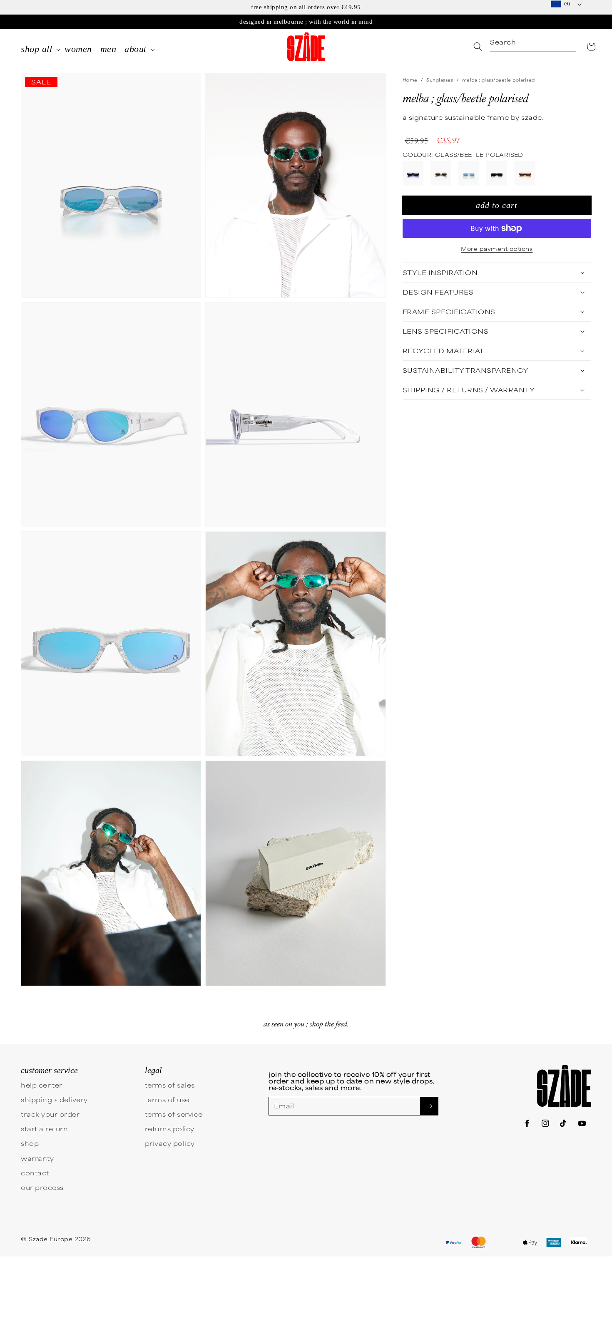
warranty (37, 1158)
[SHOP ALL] (58, 50)
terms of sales (170, 1085)
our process (42, 1187)
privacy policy (170, 1143)
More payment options (496, 248)
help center (41, 1085)
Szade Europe (50, 1238)
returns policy (169, 1128)
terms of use (167, 1099)
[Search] (478, 46)
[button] (591, 46)
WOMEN (78, 49)
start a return (44, 1128)
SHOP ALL (36, 49)
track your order (50, 1114)
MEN (108, 49)
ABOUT (135, 49)
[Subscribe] (429, 1106)
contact (35, 1172)
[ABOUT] (153, 50)
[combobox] (533, 42)
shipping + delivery (54, 1099)
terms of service (174, 1114)
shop (30, 1143)
